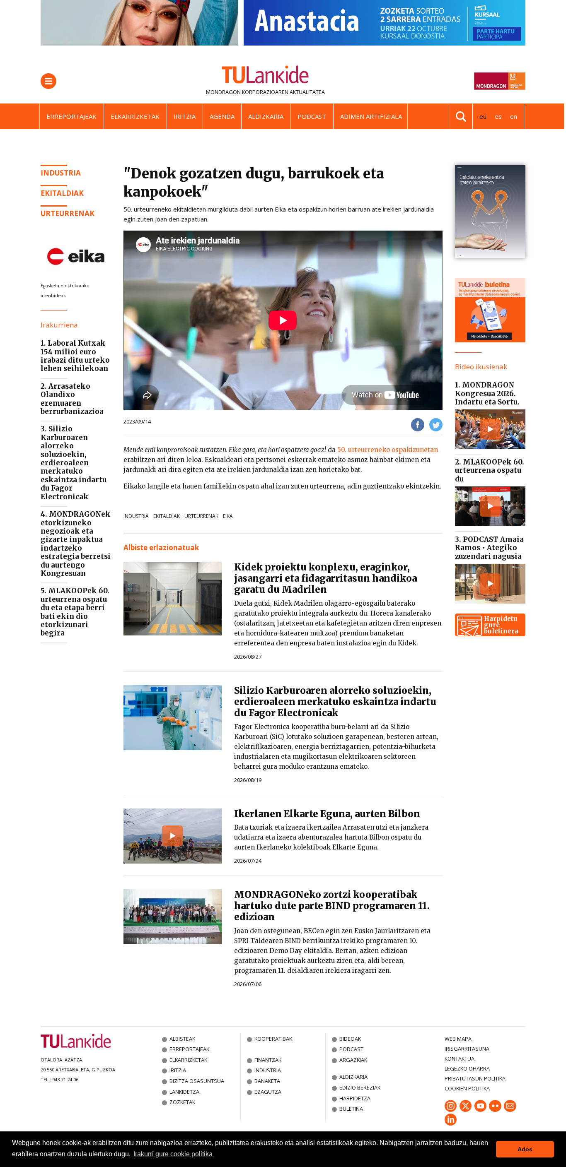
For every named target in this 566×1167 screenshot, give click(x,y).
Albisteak (182, 1038)
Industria (61, 173)
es (498, 116)
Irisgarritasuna (467, 1048)
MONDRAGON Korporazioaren (247, 92)
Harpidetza (354, 1098)
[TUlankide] (265, 76)
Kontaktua (459, 1058)
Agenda (222, 116)
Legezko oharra (467, 1068)
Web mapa (458, 1038)
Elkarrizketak (135, 116)
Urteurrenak (67, 213)
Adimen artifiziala (371, 116)
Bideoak (350, 1038)
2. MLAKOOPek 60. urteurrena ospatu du (489, 470)
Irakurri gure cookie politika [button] (173, 1153)
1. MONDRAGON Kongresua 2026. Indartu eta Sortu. (487, 393)
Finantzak (267, 1060)
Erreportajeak (71, 116)
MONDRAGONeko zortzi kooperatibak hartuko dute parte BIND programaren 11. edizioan (332, 906)
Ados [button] (525, 1149)
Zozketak (182, 1102)
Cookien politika (467, 1088)
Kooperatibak (273, 1038)
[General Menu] (48, 81)
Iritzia (185, 116)
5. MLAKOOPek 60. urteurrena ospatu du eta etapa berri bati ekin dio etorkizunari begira (75, 612)
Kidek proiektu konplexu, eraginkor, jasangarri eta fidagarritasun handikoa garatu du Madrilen (325, 578)
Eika (228, 516)
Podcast (312, 116)
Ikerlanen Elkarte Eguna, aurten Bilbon (327, 814)
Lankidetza (184, 1091)
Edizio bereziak (359, 1087)
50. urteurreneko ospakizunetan (387, 450)
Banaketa (267, 1081)
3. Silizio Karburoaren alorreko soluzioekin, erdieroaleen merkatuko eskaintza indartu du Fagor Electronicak (73, 462)
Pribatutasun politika (475, 1078)
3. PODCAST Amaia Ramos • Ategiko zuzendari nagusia (489, 548)
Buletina (351, 1108)
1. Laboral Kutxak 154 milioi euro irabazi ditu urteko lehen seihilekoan (75, 356)
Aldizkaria (265, 116)
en (513, 116)
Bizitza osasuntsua (196, 1081)
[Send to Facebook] (417, 424)
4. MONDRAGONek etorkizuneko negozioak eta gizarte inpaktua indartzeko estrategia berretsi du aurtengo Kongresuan (76, 544)
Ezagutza (267, 1091)
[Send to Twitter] (436, 424)
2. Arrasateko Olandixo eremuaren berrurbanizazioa (72, 399)
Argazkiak (353, 1060)
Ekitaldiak (62, 193)
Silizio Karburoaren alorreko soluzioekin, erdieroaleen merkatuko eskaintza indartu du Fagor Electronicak (335, 702)
